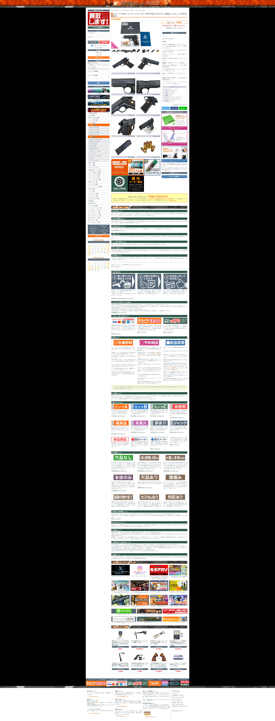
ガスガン (91, 122)
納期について (116, 337)
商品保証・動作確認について (120, 511)
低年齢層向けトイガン (94, 170)
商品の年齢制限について (119, 218)
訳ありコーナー (92, 220)
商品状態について (117, 452)
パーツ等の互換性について (119, 242)
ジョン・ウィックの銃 (94, 93)
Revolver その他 (94, 132)
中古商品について (117, 393)
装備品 (90, 201)
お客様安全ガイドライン (119, 230)
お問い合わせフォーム (121, 716)
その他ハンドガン (94, 151)
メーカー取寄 (92, 120)
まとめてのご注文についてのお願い (122, 302)
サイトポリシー (117, 266)
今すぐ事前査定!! (98, 27)
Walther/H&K (93, 144)
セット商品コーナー (94, 210)
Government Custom (95, 139)
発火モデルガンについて (119, 522)
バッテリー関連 (92, 184)
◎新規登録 (104, 42)
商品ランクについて (118, 402)
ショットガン (93, 160)
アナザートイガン (93, 167)
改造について (116, 234)
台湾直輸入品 (92, 113)
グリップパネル (92, 196)
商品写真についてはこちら (119, 471)
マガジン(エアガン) (93, 177)
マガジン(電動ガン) (94, 172)
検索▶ (98, 83)
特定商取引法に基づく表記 (150, 716)
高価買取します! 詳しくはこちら (174, 28)
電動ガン (91, 163)
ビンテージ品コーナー (94, 215)
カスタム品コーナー (94, 212)
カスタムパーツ (93, 193)
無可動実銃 (91, 203)
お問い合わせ (98, 236)
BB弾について (116, 554)
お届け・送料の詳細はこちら (94, 713)
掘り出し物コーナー (94, 217)
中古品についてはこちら (119, 416)
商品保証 (93, 233)
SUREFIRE (91, 189)
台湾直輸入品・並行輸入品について (122, 542)
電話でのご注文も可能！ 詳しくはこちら (123, 298)
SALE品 (91, 115)
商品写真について (117, 255)
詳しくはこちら (172, 200)
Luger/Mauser (93, 148)
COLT (91, 136)
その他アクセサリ (93, 198)
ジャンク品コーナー (94, 222)
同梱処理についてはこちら (119, 312)
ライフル (92, 153)
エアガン (91, 165)
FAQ (104, 228)
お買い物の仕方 (117, 272)
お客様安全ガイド (104, 226)
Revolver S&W (93, 127)
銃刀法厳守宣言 (93, 228)
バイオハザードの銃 (93, 100)
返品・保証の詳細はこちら (122, 706)
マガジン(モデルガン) (94, 179)
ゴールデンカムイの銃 (94, 106)
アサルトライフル (94, 155)
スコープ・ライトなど (94, 186)
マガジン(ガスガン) (94, 174)
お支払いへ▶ (98, 57)
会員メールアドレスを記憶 (100, 45)
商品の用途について (118, 211)
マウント (91, 191)
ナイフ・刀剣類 (92, 205)
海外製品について (117, 530)
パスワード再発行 (99, 47)
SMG (91, 158)
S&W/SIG (92, 146)
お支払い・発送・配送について (121, 316)
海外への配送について (118, 248)
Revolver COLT (94, 129)
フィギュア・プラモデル (94, 208)
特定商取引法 (93, 230)
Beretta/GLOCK (94, 141)
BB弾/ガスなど (92, 182)
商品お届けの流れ (104, 230)
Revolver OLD (93, 134)
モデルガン (92, 125)
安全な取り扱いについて (119, 226)
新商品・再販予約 (93, 117)
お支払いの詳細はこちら (94, 696)
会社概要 (104, 233)
